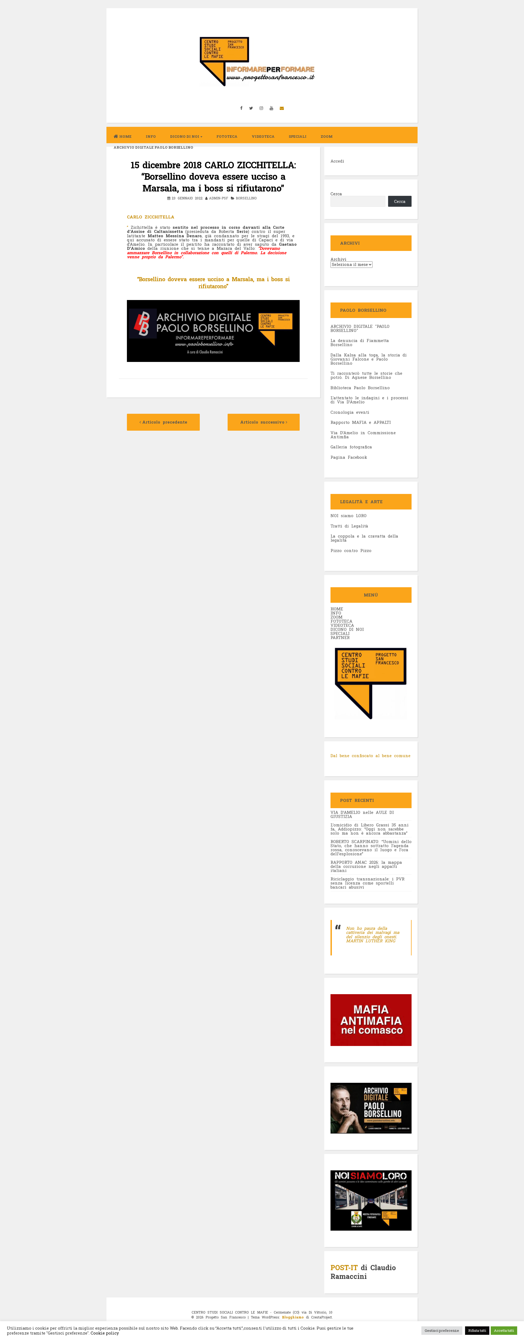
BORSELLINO (246, 198)
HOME (337, 608)
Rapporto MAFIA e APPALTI (361, 422)
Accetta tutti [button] (504, 1330)
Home (125, 136)
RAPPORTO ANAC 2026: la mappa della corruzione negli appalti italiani (366, 866)
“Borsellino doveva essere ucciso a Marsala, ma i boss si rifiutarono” (213, 282)
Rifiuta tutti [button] (477, 1330)
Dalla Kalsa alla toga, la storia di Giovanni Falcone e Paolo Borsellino (369, 359)
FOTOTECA (341, 621)
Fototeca (226, 136)
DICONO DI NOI (347, 629)
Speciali (297, 136)
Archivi (338, 259)
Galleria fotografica (351, 446)
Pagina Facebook (349, 457)
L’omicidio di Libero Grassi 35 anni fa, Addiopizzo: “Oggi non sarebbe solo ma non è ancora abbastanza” (370, 829)
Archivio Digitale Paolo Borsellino (153, 147)
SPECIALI (340, 633)
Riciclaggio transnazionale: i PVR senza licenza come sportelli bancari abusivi (367, 883)
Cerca (336, 193)
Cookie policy (104, 1333)
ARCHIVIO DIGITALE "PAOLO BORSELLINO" (360, 328)
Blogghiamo (293, 1317)
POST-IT (344, 1267)
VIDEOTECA (263, 136)
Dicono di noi (184, 136)
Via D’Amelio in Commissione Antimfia (363, 434)
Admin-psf (218, 198)
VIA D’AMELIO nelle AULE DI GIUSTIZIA (362, 814)
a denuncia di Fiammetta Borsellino (360, 342)
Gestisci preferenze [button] (442, 1330)
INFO (151, 136)
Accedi (337, 161)
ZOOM (327, 136)
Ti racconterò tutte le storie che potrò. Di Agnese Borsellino (366, 375)
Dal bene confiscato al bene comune (370, 755)
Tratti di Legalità (349, 526)
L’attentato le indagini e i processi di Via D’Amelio (369, 399)
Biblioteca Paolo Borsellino (360, 387)
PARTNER (340, 637)
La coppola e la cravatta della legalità (364, 538)
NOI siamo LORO (349, 515)
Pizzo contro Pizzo (351, 550)
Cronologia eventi (350, 412)
